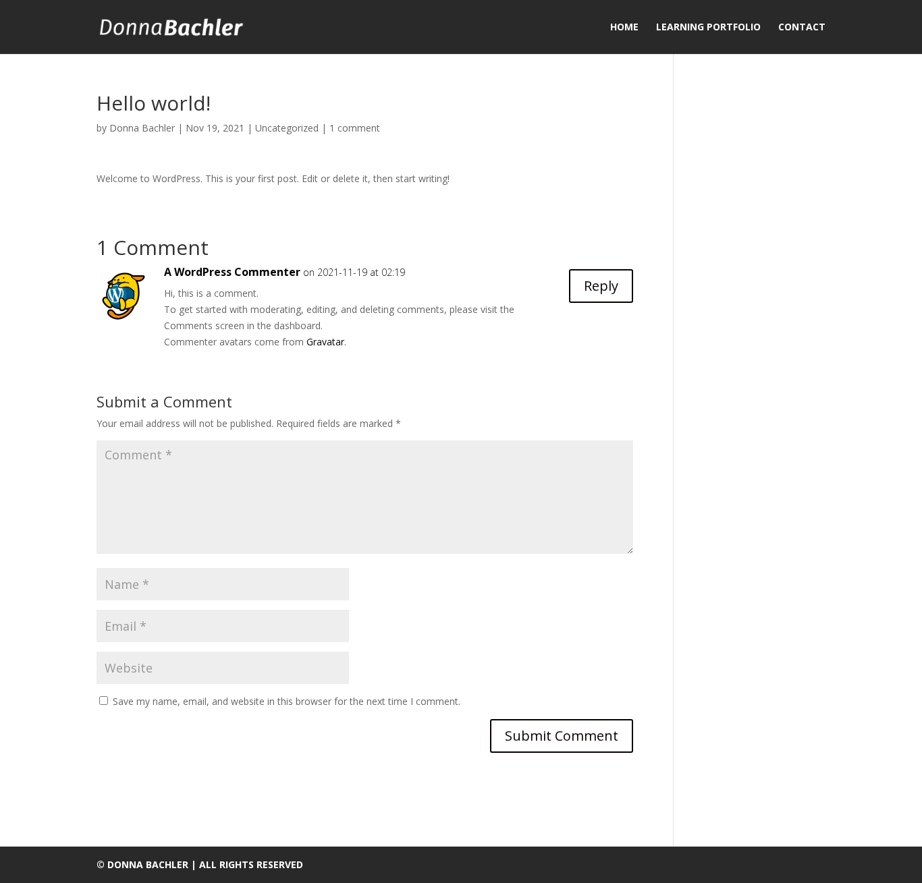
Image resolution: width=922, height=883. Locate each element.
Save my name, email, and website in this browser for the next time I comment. (286, 701)
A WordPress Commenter (232, 271)
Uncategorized (287, 127)
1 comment (354, 127)
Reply (601, 286)
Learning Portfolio (708, 27)
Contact (801, 27)
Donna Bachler (142, 127)
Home (624, 27)
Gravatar (325, 341)
